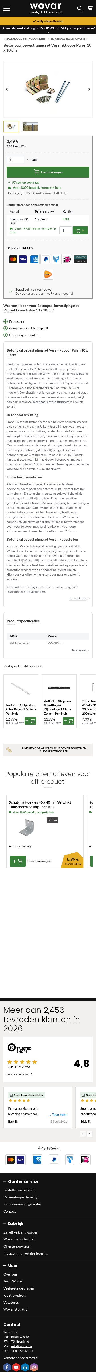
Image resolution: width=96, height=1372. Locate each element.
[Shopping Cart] (90, 8)
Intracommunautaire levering (25, 1253)
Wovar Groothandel (18, 1239)
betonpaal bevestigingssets (50, 402)
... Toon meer (57, 1114)
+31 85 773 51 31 (21, 1351)
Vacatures (11, 1302)
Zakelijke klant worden (20, 1232)
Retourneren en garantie (22, 1204)
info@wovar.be (21, 1346)
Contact (9, 1211)
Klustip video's (14, 1295)
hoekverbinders (35, 591)
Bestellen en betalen (18, 1190)
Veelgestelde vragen (18, 1288)
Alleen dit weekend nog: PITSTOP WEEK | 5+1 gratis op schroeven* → (48, 30)
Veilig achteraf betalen (50, 21)
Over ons (10, 1274)
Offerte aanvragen (17, 1246)
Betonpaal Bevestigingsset (69, 38)
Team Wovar (13, 1281)
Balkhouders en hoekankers (25, 38)
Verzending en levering (20, 1197)
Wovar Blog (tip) (16, 1309)
